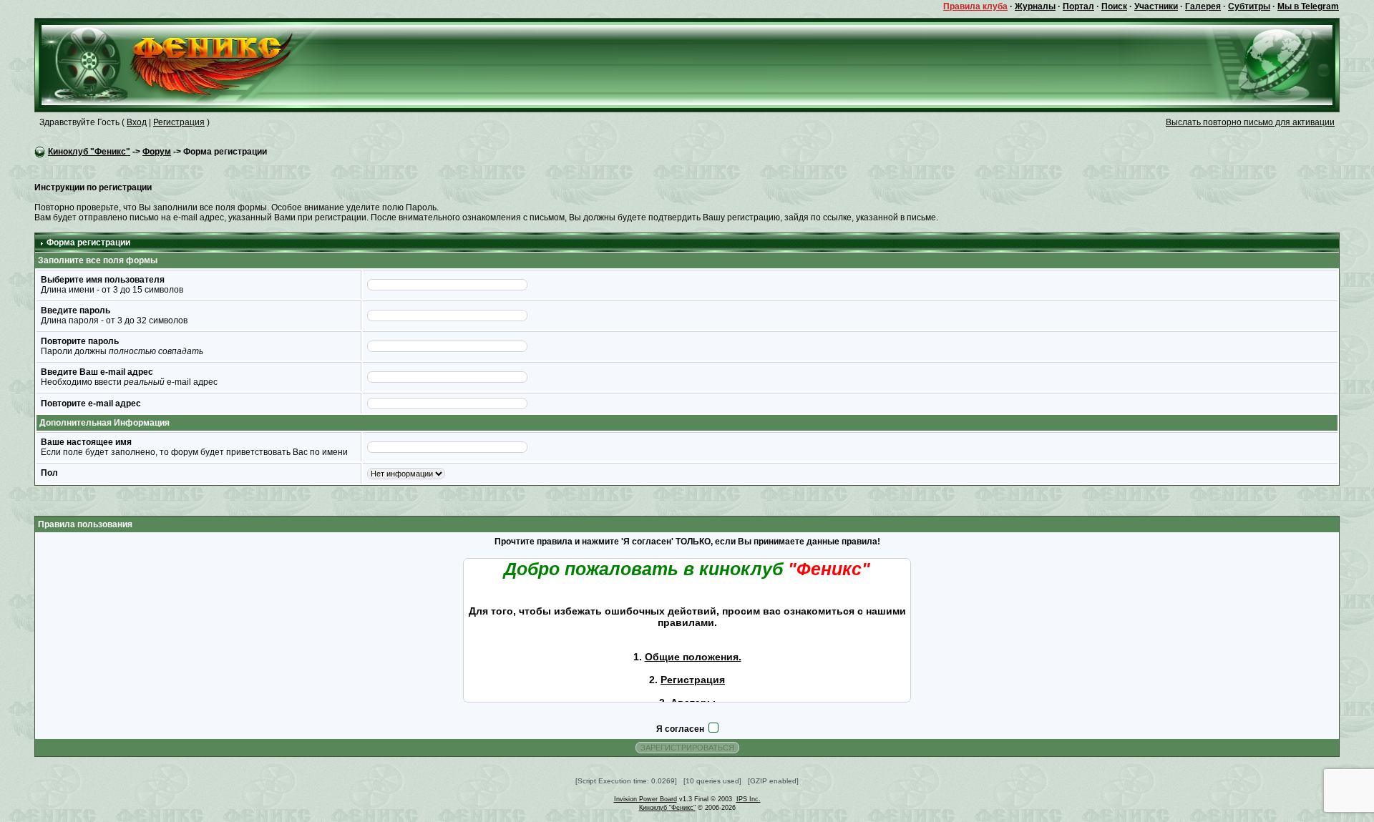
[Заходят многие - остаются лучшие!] (188, 64)
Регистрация (179, 122)
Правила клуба (975, 6)
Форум (156, 152)
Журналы (1035, 6)
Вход (137, 122)
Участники (1156, 6)
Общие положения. (693, 656)
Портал (1078, 6)
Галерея (1203, 6)
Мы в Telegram (1308, 6)
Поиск (1114, 6)
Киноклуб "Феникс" (89, 152)
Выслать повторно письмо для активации (1250, 122)
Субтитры (1249, 6)
